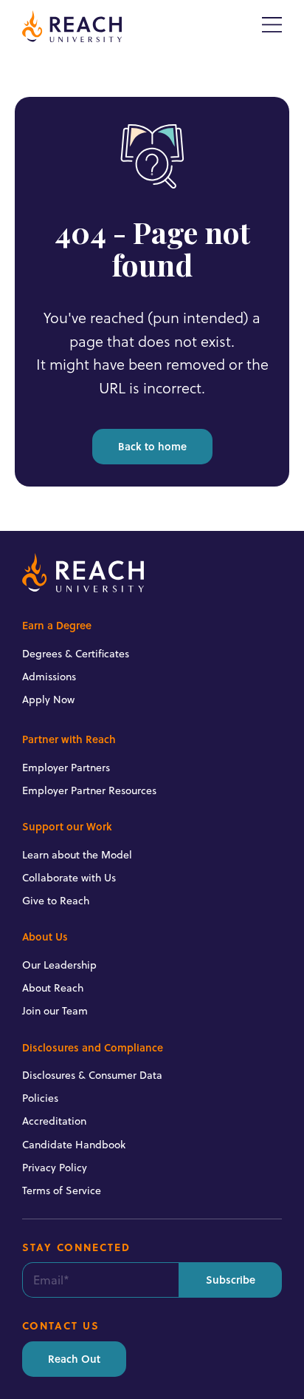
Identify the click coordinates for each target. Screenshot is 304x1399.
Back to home (152, 446)
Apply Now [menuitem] (48, 699)
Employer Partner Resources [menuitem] (89, 790)
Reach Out (74, 1358)
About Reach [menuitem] (52, 987)
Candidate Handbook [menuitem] (73, 1144)
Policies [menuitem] (40, 1098)
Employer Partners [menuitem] (66, 767)
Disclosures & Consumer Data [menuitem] (92, 1075)
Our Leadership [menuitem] (59, 965)
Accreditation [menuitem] (54, 1121)
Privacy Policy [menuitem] (54, 1167)
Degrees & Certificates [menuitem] (75, 653)
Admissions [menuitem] (49, 676)
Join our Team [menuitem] (55, 1010)
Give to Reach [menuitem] (55, 900)
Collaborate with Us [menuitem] (69, 877)
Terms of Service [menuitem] (61, 1190)
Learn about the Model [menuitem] (77, 854)
